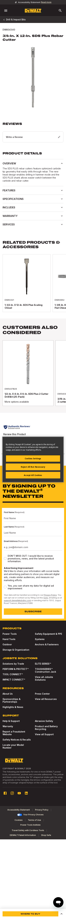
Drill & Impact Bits (16, 19)
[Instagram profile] (12, 793)
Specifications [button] (13, 198)
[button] (33, 132)
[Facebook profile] (5, 793)
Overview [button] (9, 163)
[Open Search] (60, 10)
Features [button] (9, 190)
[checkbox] (5, 558)
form (45, 598)
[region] (33, 376)
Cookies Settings (33, 458)
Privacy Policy (50, 595)
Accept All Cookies (33, 475)
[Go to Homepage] (33, 11)
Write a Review (14, 137)
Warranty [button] (10, 216)
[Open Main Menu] (6, 10)
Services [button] (9, 224)
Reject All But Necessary (33, 467)
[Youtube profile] (19, 793)
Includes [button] (9, 207)
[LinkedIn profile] (26, 793)
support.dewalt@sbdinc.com (17, 600)
